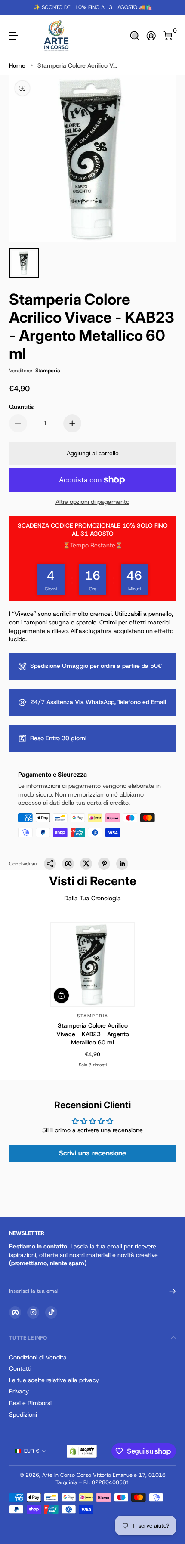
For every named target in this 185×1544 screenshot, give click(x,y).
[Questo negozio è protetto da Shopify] (82, 1451)
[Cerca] (134, 36)
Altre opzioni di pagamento (93, 502)
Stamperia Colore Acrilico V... (77, 65)
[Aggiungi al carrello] (61, 995)
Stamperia (47, 370)
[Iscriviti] (169, 1291)
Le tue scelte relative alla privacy (54, 1380)
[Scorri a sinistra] (15, 8)
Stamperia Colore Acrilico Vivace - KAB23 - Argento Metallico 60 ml (92, 1034)
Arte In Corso (58, 1475)
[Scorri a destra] (170, 8)
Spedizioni (23, 1414)
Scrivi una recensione (92, 1153)
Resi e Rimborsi (30, 1403)
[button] (134, 36)
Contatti (20, 1368)
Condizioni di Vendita (38, 1357)
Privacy (19, 1391)
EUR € (31, 1451)
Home (17, 65)
